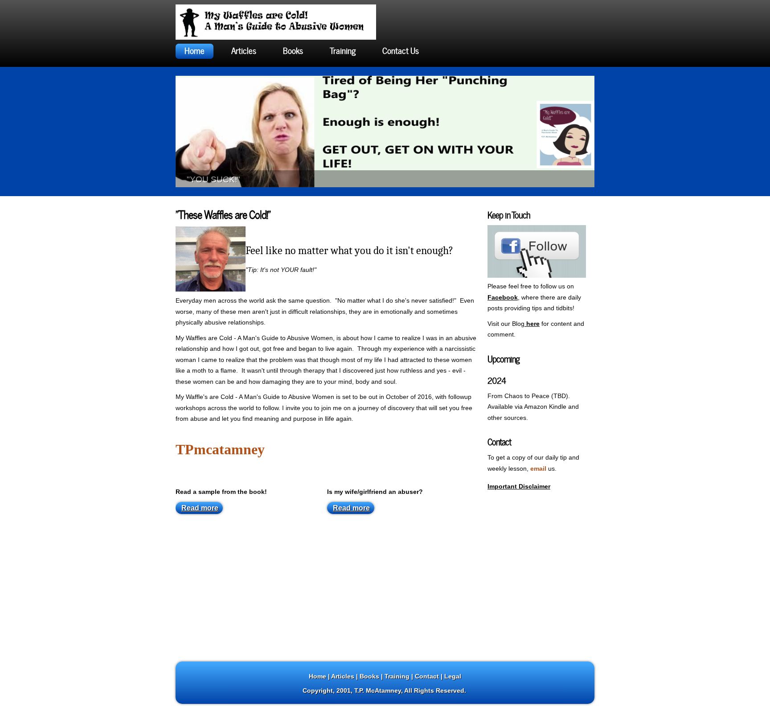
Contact (427, 676)
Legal (452, 676)
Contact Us (400, 50)
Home (194, 50)
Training (343, 50)
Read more (199, 508)
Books (293, 50)
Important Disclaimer (518, 486)
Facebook (502, 297)
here (532, 323)
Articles (243, 50)
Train (392, 676)
